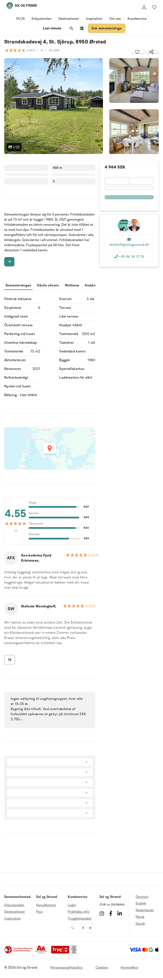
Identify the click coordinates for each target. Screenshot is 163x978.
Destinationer (68, 18)
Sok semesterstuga (106, 28)
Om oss (115, 18)
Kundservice (137, 18)
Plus (39, 911)
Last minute (52, 28)
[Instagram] (102, 913)
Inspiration (94, 18)
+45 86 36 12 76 (131, 256)
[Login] (144, 7)
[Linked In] (119, 913)
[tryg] (61, 952)
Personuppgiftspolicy (66, 967)
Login (72, 905)
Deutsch (142, 897)
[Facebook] (110, 913)
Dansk (140, 923)
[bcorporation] (75, 952)
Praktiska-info (78, 911)
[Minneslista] (154, 7)
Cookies (102, 967)
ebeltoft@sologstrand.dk (129, 244)
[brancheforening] (19, 952)
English (141, 903)
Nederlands (145, 910)
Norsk (140, 917)
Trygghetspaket (79, 918)
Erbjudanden (42, 18)
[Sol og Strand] (21, 6)
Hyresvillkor (129, 967)
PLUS (20, 18)
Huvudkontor (46, 905)
